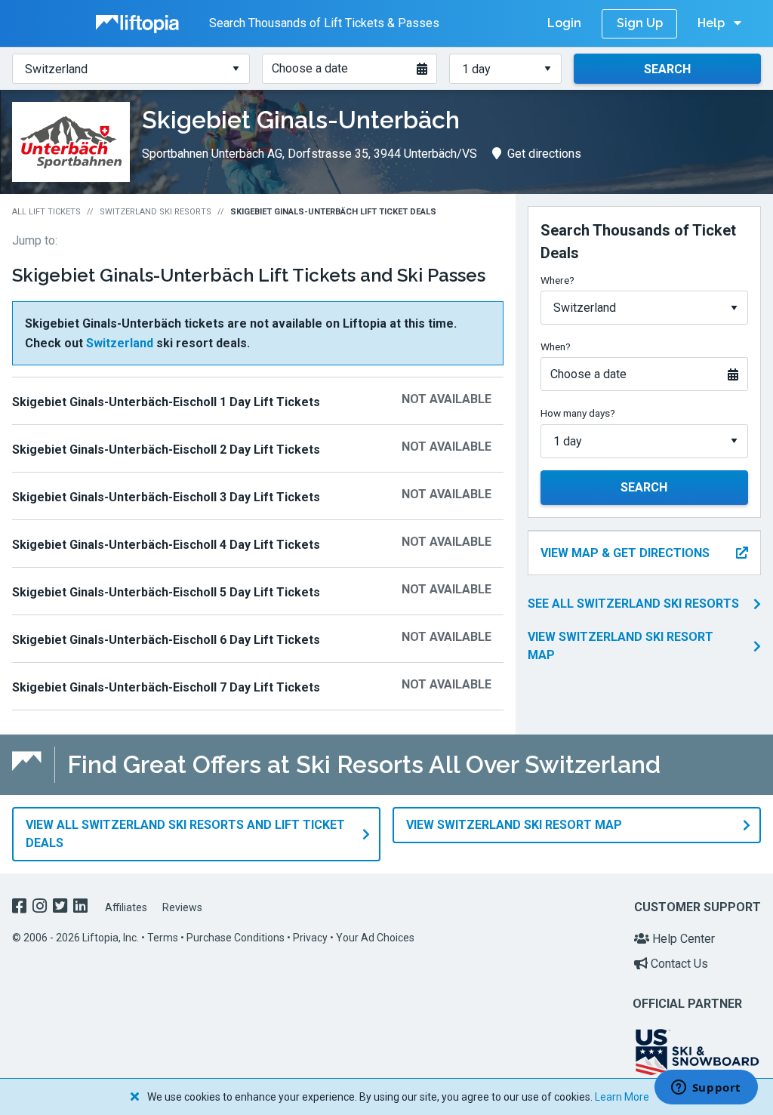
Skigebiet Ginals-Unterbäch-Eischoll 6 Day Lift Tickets (166, 640)
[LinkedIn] (82, 908)
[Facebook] (20, 908)
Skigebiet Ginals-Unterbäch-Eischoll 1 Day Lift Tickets (166, 402)
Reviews (182, 907)
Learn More (622, 1097)
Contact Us (678, 963)
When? (555, 346)
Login (564, 23)
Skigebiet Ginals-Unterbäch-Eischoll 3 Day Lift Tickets (166, 497)
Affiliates (126, 907)
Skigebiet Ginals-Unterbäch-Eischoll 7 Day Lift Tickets (166, 687)
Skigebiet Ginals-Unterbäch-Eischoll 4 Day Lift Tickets (166, 544)
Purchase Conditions (235, 938)
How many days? (577, 413)
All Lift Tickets (46, 212)
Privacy (310, 938)
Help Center (682, 939)
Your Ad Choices (375, 938)
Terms (162, 938)
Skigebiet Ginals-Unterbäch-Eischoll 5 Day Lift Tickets (166, 592)
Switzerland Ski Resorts (155, 212)
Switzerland (119, 343)
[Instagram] (41, 908)
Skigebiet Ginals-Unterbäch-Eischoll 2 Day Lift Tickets (166, 449)
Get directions (544, 153)
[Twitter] (61, 908)
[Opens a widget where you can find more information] (706, 1088)
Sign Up (640, 23)
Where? (557, 280)
